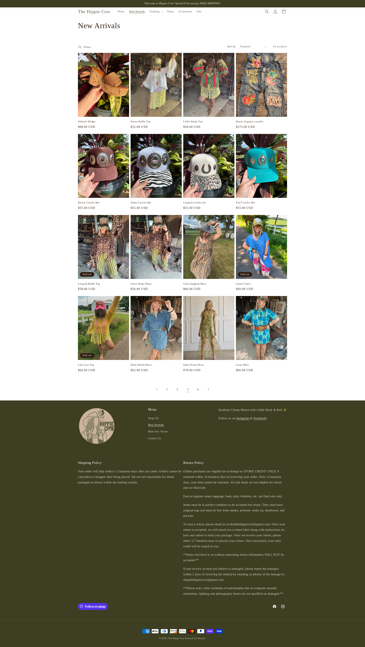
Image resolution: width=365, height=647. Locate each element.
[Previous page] (157, 389)
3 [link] (188, 389)
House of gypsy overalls (249, 121)
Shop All (153, 418)
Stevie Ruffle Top (141, 121)
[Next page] (208, 389)
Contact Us (154, 438)
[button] (156, 12)
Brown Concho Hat (89, 202)
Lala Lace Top (86, 364)
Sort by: (231, 46)
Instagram (242, 418)
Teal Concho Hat (245, 202)
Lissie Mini (242, 364)
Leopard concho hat (194, 202)
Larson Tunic (243, 283)
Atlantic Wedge (86, 121)
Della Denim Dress (141, 364)
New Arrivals (156, 424)
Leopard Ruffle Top (89, 283)
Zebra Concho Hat (141, 202)
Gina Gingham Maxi (194, 283)
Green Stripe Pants (141, 283)
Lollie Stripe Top (193, 121)
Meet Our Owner (158, 431)
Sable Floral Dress (193, 364)
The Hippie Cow (176, 638)
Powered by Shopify (195, 638)
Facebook (259, 418)
